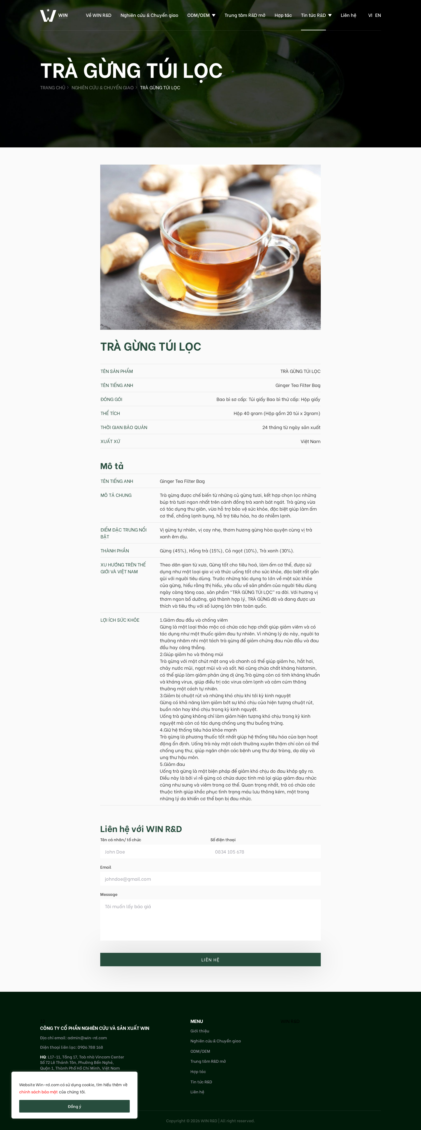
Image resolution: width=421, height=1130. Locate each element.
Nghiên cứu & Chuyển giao (149, 14)
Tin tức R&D (313, 14)
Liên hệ (348, 14)
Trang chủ (52, 87)
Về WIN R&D (98, 14)
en (378, 14)
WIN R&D (290, 1021)
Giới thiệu (199, 1031)
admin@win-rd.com (87, 1037)
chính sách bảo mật (38, 1091)
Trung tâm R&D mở (245, 14)
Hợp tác (283, 14)
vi (370, 14)
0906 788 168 (90, 1047)
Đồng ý (74, 1106)
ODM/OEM (198, 14)
